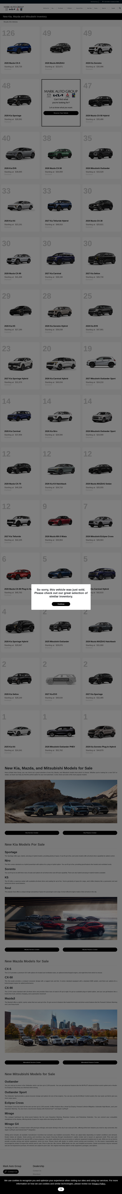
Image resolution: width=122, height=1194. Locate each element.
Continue (61, 604)
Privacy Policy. (99, 1184)
